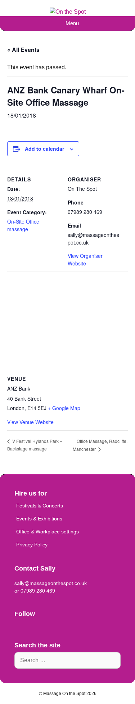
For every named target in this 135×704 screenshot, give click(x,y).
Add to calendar (44, 148)
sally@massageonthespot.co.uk (50, 583)
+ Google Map (64, 408)
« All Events (23, 49)
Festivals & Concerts (39, 506)
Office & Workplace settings (47, 531)
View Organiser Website (85, 259)
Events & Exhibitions (39, 519)
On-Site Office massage (23, 225)
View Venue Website (30, 422)
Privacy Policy (32, 544)
